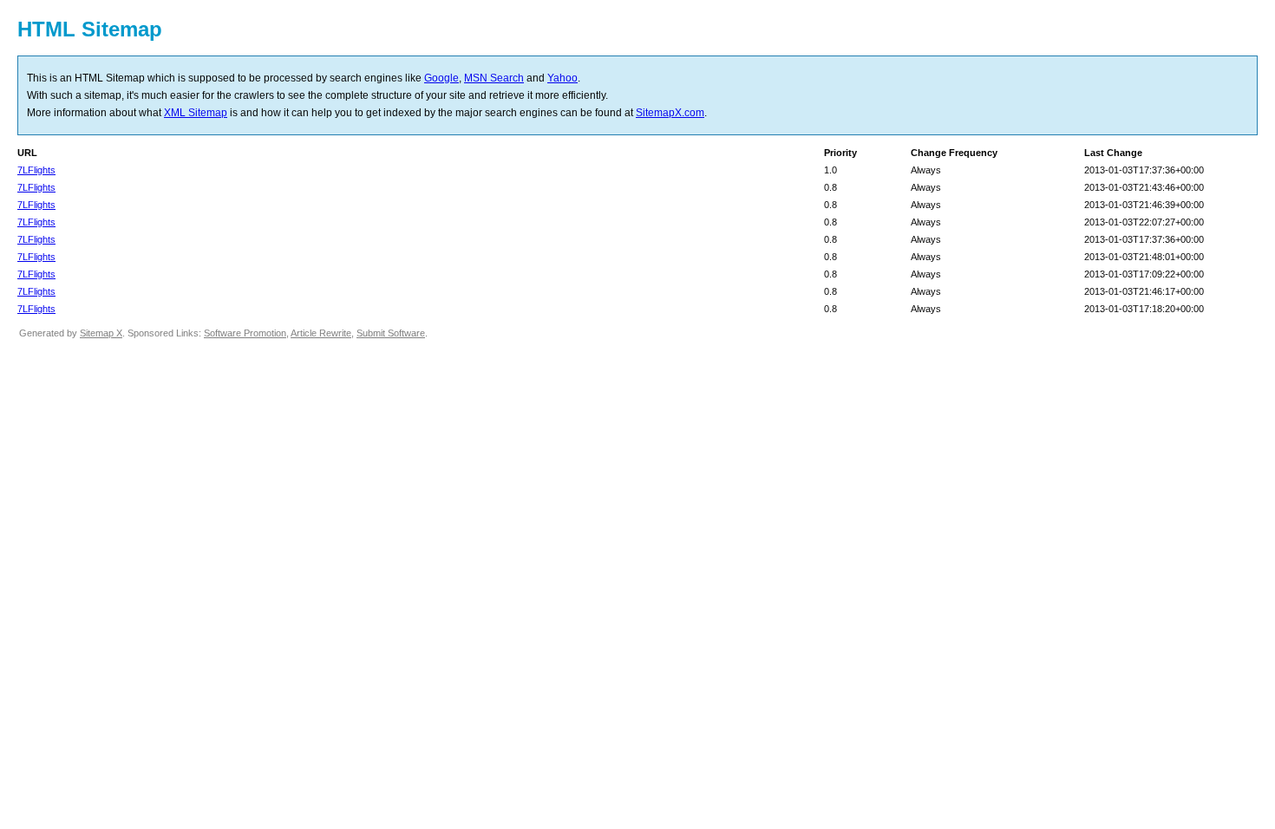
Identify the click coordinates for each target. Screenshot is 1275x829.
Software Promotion (245, 333)
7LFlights (36, 170)
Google (441, 78)
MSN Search (494, 78)
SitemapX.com (670, 113)
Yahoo (562, 78)
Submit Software (390, 333)
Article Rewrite (321, 333)
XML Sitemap (195, 113)
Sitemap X (101, 333)
